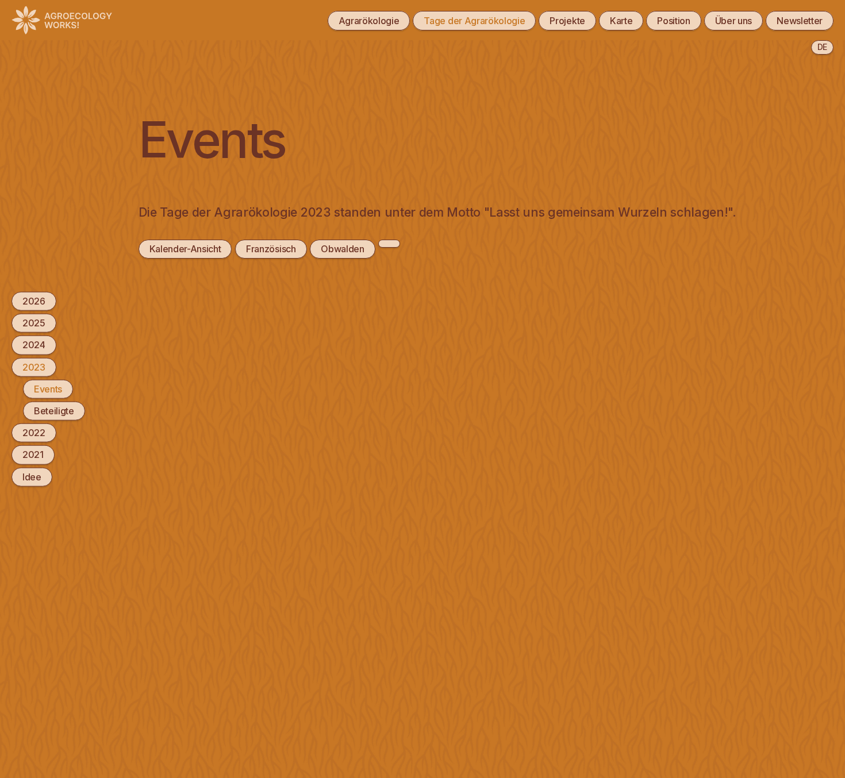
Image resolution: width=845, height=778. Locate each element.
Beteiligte (54, 411)
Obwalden (342, 249)
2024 (33, 345)
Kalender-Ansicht (185, 249)
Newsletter (800, 20)
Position (673, 20)
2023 (33, 366)
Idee (31, 476)
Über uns (733, 20)
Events (48, 388)
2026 (33, 301)
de (822, 47)
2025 (33, 323)
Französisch (270, 249)
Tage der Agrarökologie (474, 20)
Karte (621, 20)
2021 (33, 454)
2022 (33, 432)
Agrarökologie (369, 20)
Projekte (567, 20)
